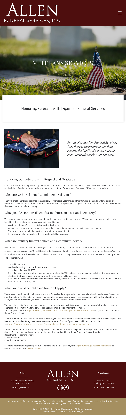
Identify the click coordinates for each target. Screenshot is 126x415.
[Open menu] (120, 13)
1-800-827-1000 (33, 348)
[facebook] (66, 388)
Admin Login (77, 411)
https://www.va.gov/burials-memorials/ (93, 345)
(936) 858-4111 (25, 387)
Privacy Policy (49, 411)
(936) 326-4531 (107, 387)
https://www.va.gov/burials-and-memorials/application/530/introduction (60, 310)
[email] (60, 388)
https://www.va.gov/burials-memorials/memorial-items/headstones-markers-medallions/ (50, 324)
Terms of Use (63, 411)
